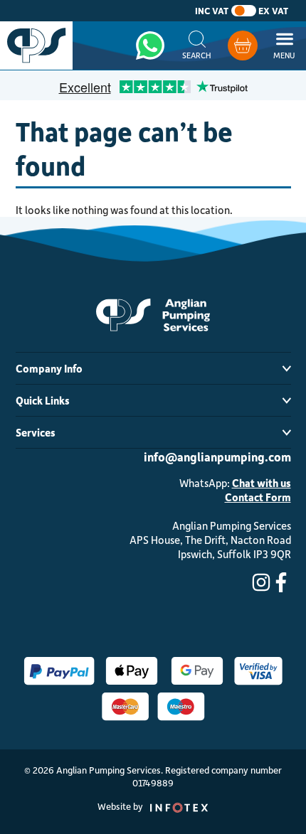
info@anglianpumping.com (217, 456)
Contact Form (258, 497)
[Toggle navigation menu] (284, 45)
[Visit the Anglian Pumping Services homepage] (36, 45)
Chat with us (261, 483)
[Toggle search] (197, 45)
